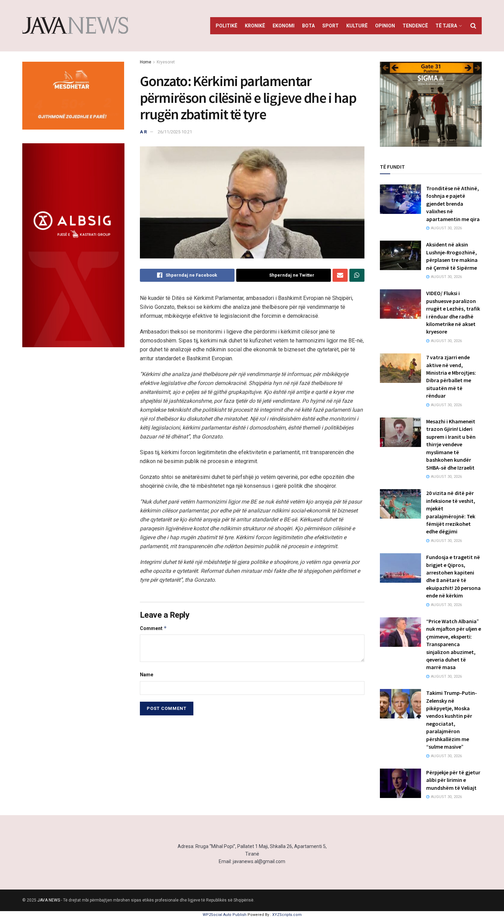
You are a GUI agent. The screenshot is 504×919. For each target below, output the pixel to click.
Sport (330, 25)
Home (145, 62)
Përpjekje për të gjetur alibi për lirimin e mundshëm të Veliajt (453, 780)
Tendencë (415, 25)
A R (143, 131)
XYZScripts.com (287, 914)
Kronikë (255, 25)
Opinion (385, 25)
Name (146, 674)
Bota (308, 25)
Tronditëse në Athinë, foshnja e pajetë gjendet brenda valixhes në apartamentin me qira (453, 203)
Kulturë (357, 25)
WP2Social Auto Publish (225, 914)
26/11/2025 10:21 (175, 131)
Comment (153, 628)
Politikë (226, 25)
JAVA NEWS (48, 900)
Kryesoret (166, 62)
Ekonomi (284, 25)
